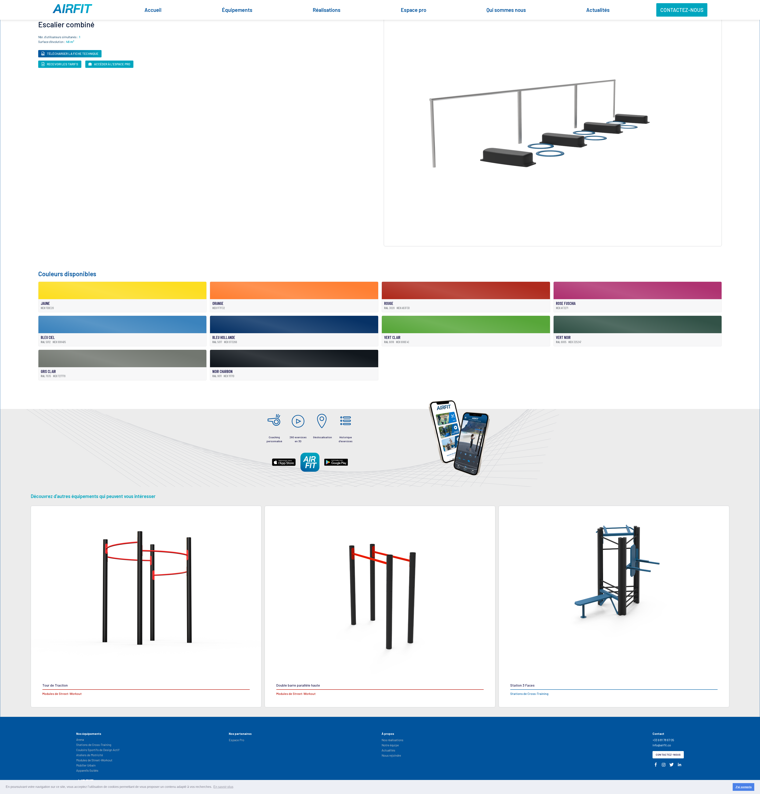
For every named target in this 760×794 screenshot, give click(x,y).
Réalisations (326, 10)
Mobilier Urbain (86, 765)
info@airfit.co (662, 745)
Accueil (153, 10)
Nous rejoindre (391, 755)
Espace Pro (236, 740)
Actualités (598, 10)
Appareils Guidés (87, 770)
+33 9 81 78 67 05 (663, 740)
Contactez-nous (681, 10)
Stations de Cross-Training (93, 745)
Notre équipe (390, 745)
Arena (80, 739)
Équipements (237, 10)
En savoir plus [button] (223, 786)
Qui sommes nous (506, 10)
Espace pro (413, 10)
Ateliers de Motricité (89, 755)
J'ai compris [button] (743, 786)
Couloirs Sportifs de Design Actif (98, 750)
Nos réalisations (392, 740)
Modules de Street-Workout (94, 760)
